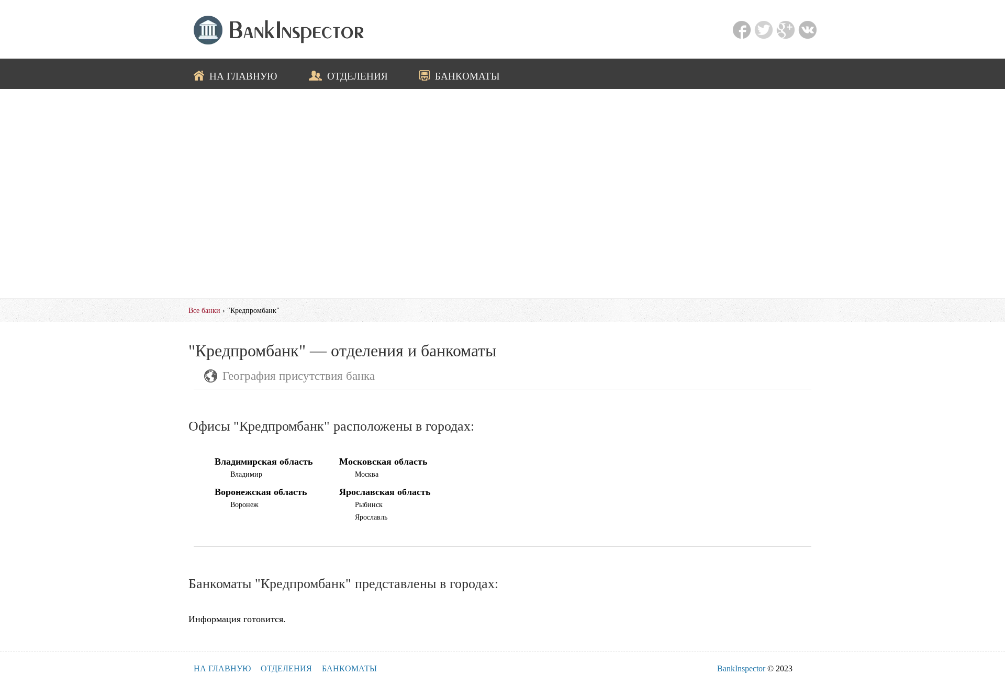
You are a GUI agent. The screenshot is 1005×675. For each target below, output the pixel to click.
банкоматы (467, 76)
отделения (357, 76)
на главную (243, 76)
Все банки (204, 310)
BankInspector (741, 668)
